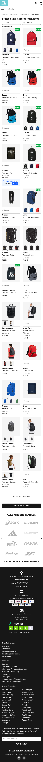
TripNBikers (26, 715)
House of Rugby (8, 712)
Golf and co (6, 707)
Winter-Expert (27, 720)
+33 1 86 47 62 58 (21, 586)
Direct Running (7, 695)
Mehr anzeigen (21, 505)
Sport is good (27, 707)
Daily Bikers (6, 692)
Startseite (5, 14)
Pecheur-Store (27, 692)
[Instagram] (24, 758)
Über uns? (5, 664)
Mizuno (5, 170)
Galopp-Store (7, 705)
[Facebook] (19, 758)
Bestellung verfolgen (9, 651)
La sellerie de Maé (8, 715)
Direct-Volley (6, 697)
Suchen (12, 9)
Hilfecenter (6, 649)
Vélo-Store (26, 717)
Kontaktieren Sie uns (21, 579)
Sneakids (25, 705)
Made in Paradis (8, 717)
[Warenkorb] (41, 3)
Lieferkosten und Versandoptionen (14, 679)
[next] (41, 538)
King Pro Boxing (8, 290)
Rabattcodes (6, 656)
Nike (24, 479)
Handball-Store (7, 710)
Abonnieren (21, 744)
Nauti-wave (6, 720)
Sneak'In (25, 702)
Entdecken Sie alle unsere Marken (21, 561)
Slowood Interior (28, 697)
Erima (4, 95)
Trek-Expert (26, 710)
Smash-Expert (27, 700)
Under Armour (7, 328)
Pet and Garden (28, 695)
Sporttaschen (24, 14)
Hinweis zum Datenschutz (11, 681)
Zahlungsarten (7, 676)
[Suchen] (7, 8)
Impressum (6, 674)
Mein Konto (6, 646)
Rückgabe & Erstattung (10, 671)
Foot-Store (5, 702)
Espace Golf (6, 700)
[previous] (1, 538)
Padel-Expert (27, 689)
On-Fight (5, 722)
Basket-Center (7, 689)
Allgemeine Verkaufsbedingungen (14, 669)
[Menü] (2, 8)
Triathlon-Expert (28, 712)
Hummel (5, 55)
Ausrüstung (14, 14)
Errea (25, 406)
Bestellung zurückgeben (21, 619)
